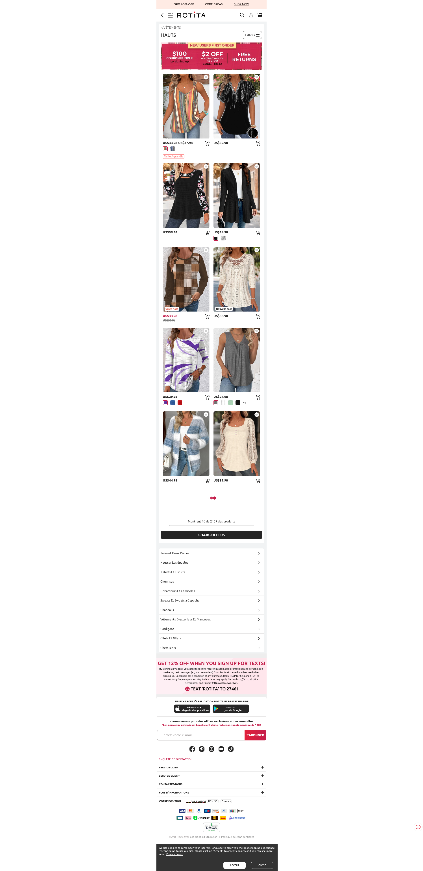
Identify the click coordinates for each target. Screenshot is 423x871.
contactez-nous (170, 784)
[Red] (180, 402)
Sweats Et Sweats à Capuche (180, 600)
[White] (223, 402)
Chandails (167, 610)
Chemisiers (168, 648)
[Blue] (172, 402)
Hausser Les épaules (174, 562)
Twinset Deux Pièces (174, 553)
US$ (210, 801)
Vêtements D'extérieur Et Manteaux (185, 619)
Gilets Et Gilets (170, 638)
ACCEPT (234, 865)
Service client (169, 767)
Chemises (167, 581)
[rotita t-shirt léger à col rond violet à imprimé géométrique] (186, 360)
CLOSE (262, 865)
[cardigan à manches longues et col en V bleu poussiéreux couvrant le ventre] (186, 443)
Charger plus (211, 535)
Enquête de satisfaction (176, 759)
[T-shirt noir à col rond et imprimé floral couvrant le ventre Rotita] (186, 195)
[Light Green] (230, 402)
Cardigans (167, 629)
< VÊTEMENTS (171, 27)
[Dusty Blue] (172, 148)
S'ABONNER (255, 735)
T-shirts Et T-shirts (172, 572)
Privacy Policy (174, 854)
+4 (244, 402)
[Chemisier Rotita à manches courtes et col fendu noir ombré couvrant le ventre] (236, 106)
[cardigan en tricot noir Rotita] (236, 195)
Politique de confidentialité (237, 836)
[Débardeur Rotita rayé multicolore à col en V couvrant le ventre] (186, 106)
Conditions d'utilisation (203, 836)
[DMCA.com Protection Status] (211, 828)
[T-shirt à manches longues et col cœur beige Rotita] (236, 443)
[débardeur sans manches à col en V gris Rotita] (236, 360)
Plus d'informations (174, 792)
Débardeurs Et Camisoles (177, 591)
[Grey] (223, 238)
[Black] (215, 238)
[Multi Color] (165, 148)
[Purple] (165, 402)
